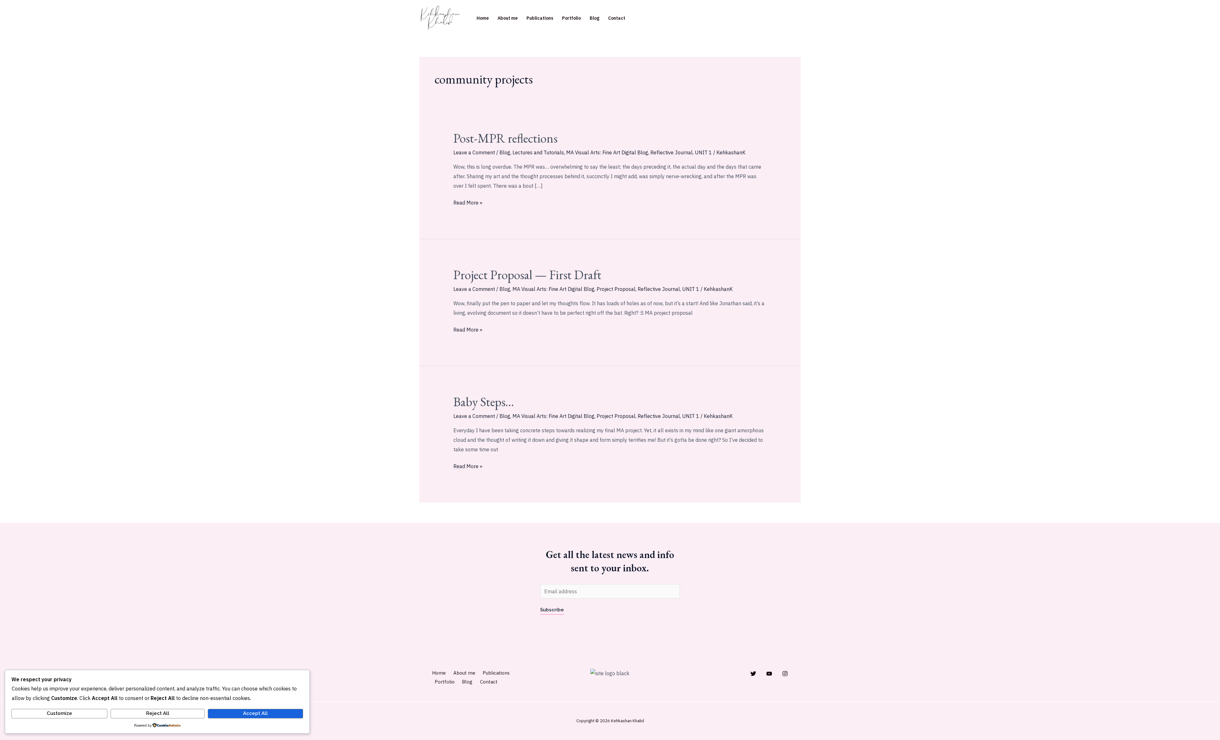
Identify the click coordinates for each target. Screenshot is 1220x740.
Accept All (255, 713)
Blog (594, 18)
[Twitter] (753, 673)
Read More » (467, 202)
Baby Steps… (483, 402)
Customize (59, 713)
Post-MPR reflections (505, 138)
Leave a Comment (474, 152)
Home (483, 18)
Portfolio (571, 18)
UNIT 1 (703, 152)
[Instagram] (785, 673)
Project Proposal (616, 289)
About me (508, 18)
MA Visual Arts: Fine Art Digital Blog (607, 152)
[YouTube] (769, 673)
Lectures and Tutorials (538, 152)
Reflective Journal (671, 152)
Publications (539, 18)
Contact (616, 18)
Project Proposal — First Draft (527, 274)
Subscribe (552, 610)
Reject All (157, 713)
